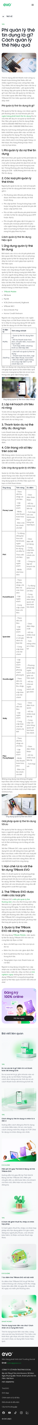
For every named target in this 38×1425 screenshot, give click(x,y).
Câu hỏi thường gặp (9, 1407)
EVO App (5, 1393)
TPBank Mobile (10, 292)
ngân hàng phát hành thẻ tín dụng (16, 116)
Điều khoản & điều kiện (10, 1402)
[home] (7, 5)
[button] (32, 5)
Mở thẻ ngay (19, 1018)
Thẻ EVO (5, 1388)
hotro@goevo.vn (14, 1363)
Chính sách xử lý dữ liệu (11, 1397)
